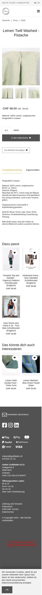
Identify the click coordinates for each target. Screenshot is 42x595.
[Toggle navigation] (38, 11)
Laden (21, 481)
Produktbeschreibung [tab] (12, 170)
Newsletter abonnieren (18, 414)
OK (7, 590)
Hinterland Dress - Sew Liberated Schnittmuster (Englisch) (31, 279)
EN (39, 3)
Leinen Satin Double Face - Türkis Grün (11, 383)
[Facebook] (4, 426)
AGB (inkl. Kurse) (10, 509)
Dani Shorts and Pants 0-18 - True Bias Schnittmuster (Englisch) (11, 327)
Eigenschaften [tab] (32, 170)
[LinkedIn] (16, 426)
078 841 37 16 (9, 459)
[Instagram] (10, 426)
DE (35, 3)
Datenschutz (8, 512)
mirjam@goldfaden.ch (12, 456)
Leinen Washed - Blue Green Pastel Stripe (31, 383)
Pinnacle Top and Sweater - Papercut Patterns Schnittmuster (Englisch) (11, 280)
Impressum (7, 506)
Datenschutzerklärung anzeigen (16, 583)
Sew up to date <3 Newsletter (15, 3)
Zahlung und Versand (12, 504)
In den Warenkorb (19, 138)
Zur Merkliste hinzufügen (14, 150)
